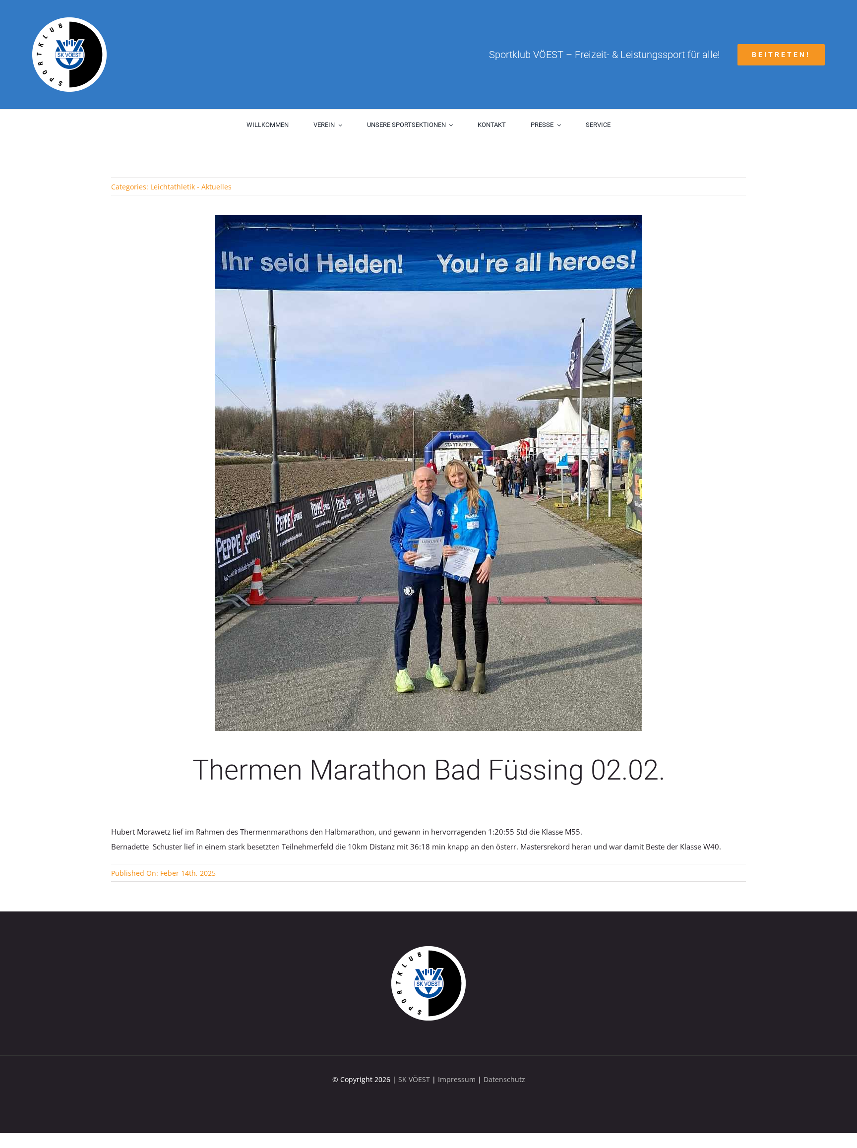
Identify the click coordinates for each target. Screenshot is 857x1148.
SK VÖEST (414, 1079)
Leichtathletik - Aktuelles (191, 186)
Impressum (457, 1079)
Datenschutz (504, 1079)
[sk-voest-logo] (428, 950)
